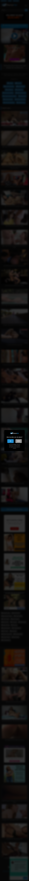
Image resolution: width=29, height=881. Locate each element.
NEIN (18, 441)
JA (10, 441)
